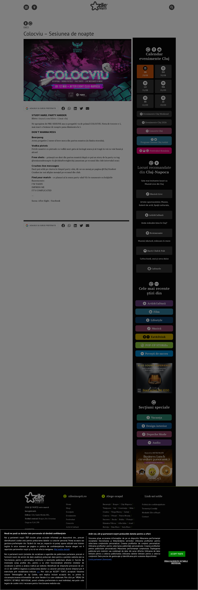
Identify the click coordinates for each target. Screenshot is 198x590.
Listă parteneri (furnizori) (100, 559)
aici (38, 572)
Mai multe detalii (62, 549)
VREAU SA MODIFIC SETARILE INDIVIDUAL (176, 562)
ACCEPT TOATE (177, 554)
